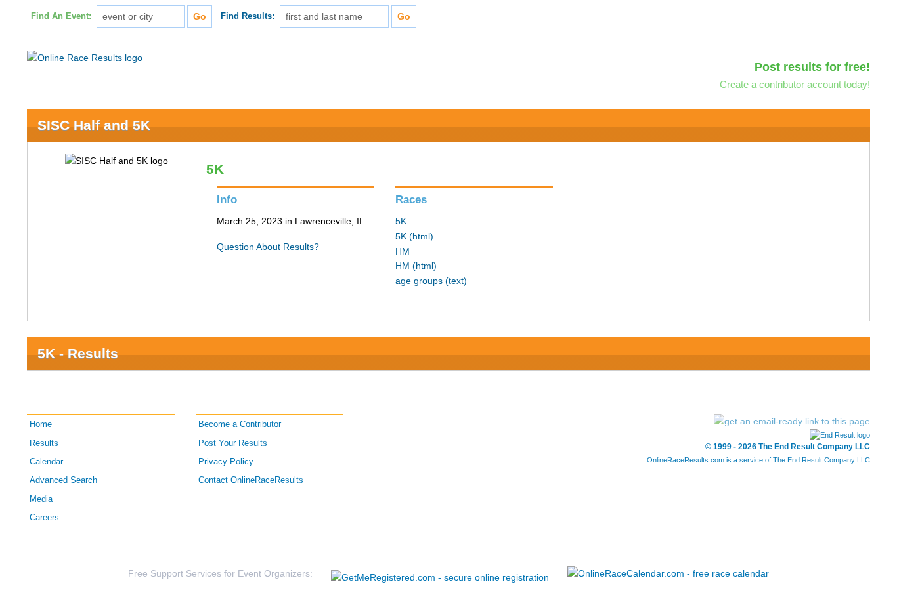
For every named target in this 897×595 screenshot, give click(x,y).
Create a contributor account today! (795, 84)
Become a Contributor (239, 424)
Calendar (46, 461)
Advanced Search (63, 480)
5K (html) (414, 236)
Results (44, 443)
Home (41, 424)
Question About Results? (268, 246)
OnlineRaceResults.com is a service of (758, 460)
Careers (44, 517)
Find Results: (247, 16)
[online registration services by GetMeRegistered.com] (440, 573)
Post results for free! (812, 66)
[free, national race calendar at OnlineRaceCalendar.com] (668, 573)
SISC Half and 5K (93, 125)
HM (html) (416, 265)
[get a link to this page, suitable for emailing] (792, 421)
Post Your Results (232, 443)
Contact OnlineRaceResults (250, 480)
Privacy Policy (225, 461)
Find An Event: (61, 16)
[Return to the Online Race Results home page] (84, 57)
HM (402, 251)
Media (41, 499)
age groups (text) (431, 281)
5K (400, 221)
